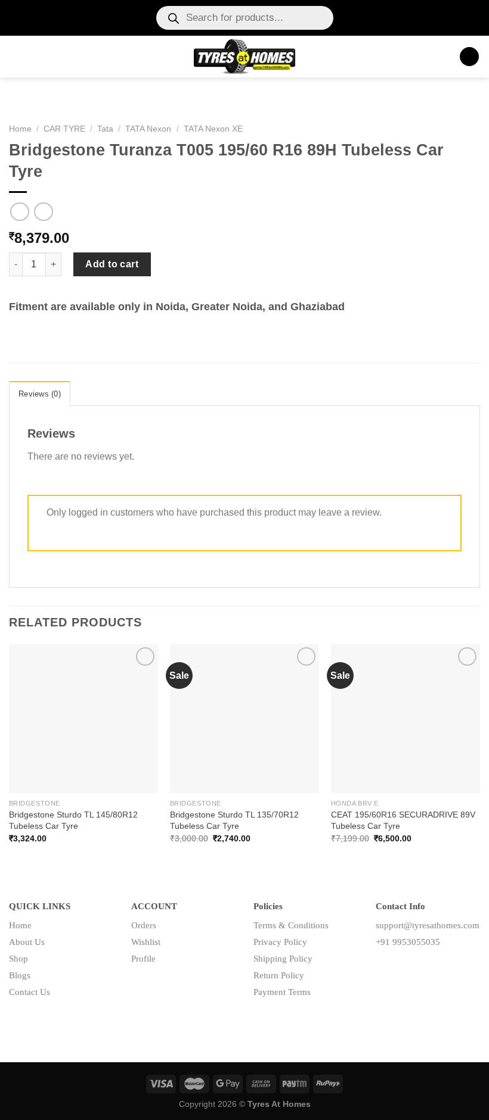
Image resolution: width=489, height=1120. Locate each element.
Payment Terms (282, 992)
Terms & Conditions (291, 925)
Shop (18, 958)
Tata (105, 128)
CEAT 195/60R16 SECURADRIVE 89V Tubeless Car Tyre (403, 820)
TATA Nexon (148, 128)
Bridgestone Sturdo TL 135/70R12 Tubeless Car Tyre (234, 820)
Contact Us (29, 992)
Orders (143, 925)
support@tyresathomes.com (427, 925)
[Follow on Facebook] (385, 968)
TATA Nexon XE (213, 128)
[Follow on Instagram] (404, 968)
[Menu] (16, 56)
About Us (27, 942)
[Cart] (469, 57)
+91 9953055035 (408, 942)
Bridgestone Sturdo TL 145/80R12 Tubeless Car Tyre (73, 820)
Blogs (19, 975)
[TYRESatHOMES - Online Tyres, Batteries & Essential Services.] (245, 56)
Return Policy (278, 975)
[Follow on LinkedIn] (423, 968)
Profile (143, 958)
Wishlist (145, 942)
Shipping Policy (282, 958)
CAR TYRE (64, 128)
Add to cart (111, 264)
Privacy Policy (280, 942)
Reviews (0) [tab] (39, 393)
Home (20, 128)
